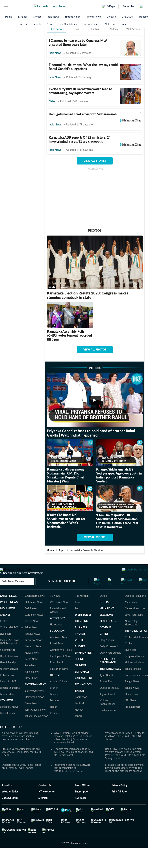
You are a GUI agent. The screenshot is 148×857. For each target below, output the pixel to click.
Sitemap (43, 808)
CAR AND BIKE (83, 688)
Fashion (54, 704)
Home (8, 16)
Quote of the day (109, 698)
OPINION (80, 676)
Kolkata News (32, 644)
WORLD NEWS (9, 612)
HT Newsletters (47, 802)
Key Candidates (68, 24)
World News (94, 16)
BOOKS (104, 612)
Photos (95, 29)
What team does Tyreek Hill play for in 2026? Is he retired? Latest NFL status (125, 746)
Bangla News (132, 692)
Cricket (37, 16)
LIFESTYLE (56, 685)
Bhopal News (7, 723)
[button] (6, 6)
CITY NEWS (6, 711)
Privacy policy (119, 795)
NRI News (130, 711)
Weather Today (10, 802)
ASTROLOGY (57, 628)
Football (79, 714)
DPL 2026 (127, 16)
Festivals (54, 711)
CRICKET (5, 625)
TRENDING (81, 631)
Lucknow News (33, 650)
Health (53, 717)
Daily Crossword (109, 657)
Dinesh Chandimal (10, 698)
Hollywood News (34, 707)
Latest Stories (11, 737)
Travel (78, 612)
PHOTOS (80, 644)
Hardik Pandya (8, 673)
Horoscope (56, 635)
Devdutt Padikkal (9, 666)
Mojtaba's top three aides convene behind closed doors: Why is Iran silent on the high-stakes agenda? (124, 778)
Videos (125, 24)
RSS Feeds (80, 808)
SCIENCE (80, 669)
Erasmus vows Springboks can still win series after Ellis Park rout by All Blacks (21, 762)
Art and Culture (58, 692)
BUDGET (80, 657)
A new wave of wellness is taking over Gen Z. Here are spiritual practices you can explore (20, 746)
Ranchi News (32, 682)
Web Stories (133, 29)
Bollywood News (34, 701)
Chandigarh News (35, 606)
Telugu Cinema (133, 679)
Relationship (82, 606)
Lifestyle (111, 16)
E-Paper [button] (111, 6)
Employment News (60, 666)
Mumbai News (33, 657)
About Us (7, 795)
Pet (77, 619)
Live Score (5, 644)
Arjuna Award (107, 704)
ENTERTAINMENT (35, 695)
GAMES (104, 644)
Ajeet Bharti (106, 685)
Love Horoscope (134, 625)
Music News (32, 714)
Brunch (54, 698)
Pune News (31, 676)
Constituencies (91, 24)
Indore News (32, 631)
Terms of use (82, 795)
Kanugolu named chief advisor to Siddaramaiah (83, 114)
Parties (23, 24)
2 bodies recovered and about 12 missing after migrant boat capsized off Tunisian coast (73, 762)
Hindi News (131, 704)
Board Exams (57, 654)
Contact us (44, 795)
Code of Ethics (10, 808)
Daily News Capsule (13, 592)
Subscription (82, 802)
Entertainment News (136, 685)
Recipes (54, 723)
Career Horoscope (135, 619)
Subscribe (128, 6)
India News (53, 16)
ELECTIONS (106, 625)
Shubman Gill (7, 660)
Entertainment (73, 16)
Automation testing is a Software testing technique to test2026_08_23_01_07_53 (72, 778)
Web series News (59, 612)
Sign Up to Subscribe (62, 591)
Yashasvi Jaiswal (9, 679)
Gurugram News (34, 625)
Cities (52, 101)
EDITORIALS (82, 682)
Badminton (81, 707)
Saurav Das (106, 692)
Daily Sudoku (107, 650)
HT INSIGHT (107, 619)
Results (36, 24)
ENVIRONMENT (84, 663)
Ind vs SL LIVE (8, 692)
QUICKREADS (108, 631)
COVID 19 (105, 638)
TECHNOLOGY (83, 695)
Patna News (31, 669)
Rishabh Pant (7, 685)
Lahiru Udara (7, 704)
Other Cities (31, 688)
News (50, 24)
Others (103, 606)
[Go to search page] (13, 6)
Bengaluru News (9, 717)
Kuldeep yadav (108, 720)
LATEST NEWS (8, 606)
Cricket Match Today (11, 638)
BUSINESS (81, 638)
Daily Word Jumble (110, 663)
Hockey (79, 720)
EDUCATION (57, 641)
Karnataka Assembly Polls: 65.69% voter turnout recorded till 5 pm (69, 335)
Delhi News (31, 619)
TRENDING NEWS (110, 679)
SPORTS (79, 701)
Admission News (59, 647)
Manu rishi (131, 612)
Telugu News (132, 698)
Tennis (78, 726)
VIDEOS (79, 650)
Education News (59, 679)
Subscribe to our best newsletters (21, 583)
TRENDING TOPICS (136, 641)
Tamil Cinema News (36, 720)
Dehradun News (34, 612)
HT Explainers (132, 717)
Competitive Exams (61, 660)
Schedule (110, 24)
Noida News (32, 663)
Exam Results (57, 673)
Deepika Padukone (135, 606)
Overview (56, 29)
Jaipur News (32, 638)
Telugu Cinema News (36, 726)
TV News (55, 606)
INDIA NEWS (7, 619)
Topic (62, 550)
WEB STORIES (83, 625)
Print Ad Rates (120, 802)
